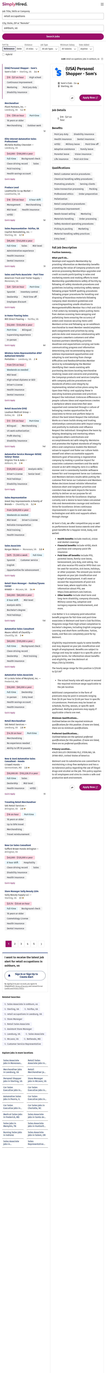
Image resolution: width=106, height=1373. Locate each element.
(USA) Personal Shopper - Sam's (21, 68)
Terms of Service (21, 986)
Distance (28, 45)
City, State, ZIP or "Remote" (15, 23)
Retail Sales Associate (18, 1024)
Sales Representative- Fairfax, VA (22, 228)
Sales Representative (16, 497)
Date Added (84, 45)
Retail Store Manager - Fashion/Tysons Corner (25, 584)
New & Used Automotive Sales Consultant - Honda (20, 760)
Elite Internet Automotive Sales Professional (20, 140)
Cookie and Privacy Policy (14, 988)
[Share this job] (72, 98)
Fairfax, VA (32, 1009)
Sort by (5, 45)
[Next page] (41, 944)
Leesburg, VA (13, 1034)
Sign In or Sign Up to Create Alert (26, 976)
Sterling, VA (13, 1009)
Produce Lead (12, 187)
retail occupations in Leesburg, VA (24, 1014)
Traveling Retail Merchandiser (20, 802)
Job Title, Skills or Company (16, 11)
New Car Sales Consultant (18, 845)
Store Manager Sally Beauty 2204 (22, 891)
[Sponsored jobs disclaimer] (102, 59)
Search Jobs (53, 36)
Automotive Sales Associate (19, 675)
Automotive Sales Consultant (19, 629)
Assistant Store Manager (19, 1029)
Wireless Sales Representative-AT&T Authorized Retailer (23, 354)
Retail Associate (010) (16, 408)
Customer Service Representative (24, 1044)
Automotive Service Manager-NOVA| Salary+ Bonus (23, 455)
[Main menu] (102, 4)
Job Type (44, 45)
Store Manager (14, 1019)
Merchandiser (12, 103)
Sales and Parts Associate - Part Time (24, 274)
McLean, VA (12, 1039)
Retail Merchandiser (15, 721)
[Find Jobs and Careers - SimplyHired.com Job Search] (14, 4)
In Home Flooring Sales (16, 315)
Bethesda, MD (34, 1039)
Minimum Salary (67, 45)
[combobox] (53, 16)
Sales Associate (13, 545)
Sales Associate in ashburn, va (22, 1004)
